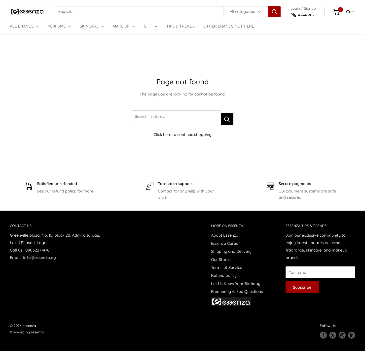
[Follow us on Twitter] (332, 335)
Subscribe (302, 287)
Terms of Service (226, 267)
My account (302, 14)
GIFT (148, 26)
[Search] (274, 11)
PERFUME (57, 26)
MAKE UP (121, 26)
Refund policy (224, 275)
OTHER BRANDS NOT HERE (228, 26)
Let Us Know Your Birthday (235, 283)
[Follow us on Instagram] (342, 335)
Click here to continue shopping (182, 134)
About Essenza (224, 235)
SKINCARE (89, 26)
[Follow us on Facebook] (323, 335)
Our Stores (221, 259)
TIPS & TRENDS (180, 26)
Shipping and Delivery (231, 251)
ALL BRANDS (22, 26)
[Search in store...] (227, 119)
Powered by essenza (27, 332)
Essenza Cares (224, 243)
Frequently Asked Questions (237, 291)
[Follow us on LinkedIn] (351, 335)
